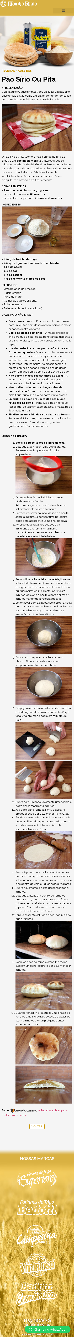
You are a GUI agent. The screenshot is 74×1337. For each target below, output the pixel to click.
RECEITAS (8, 70)
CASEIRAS (25, 70)
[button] (63, 10)
